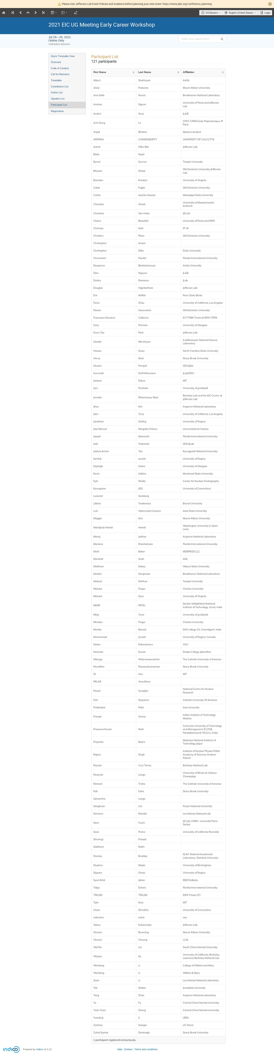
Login (267, 12)
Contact (128, 1049)
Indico (39, 1049)
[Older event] (20, 12)
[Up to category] (28, 12)
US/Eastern (212, 12)
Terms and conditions (146, 1049)
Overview (56, 62)
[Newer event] (35, 12)
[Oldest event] (13, 12)
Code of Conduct (60, 68)
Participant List (59, 104)
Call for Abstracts (60, 74)
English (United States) (241, 12)
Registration (57, 111)
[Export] (54, 12)
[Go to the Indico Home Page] (3, 12)
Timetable (56, 80)
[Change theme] (64, 12)
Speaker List (57, 98)
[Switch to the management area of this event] (75, 12)
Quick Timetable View (63, 56)
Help (119, 1049)
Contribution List (59, 86)
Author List (57, 92)
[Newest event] (43, 12)
